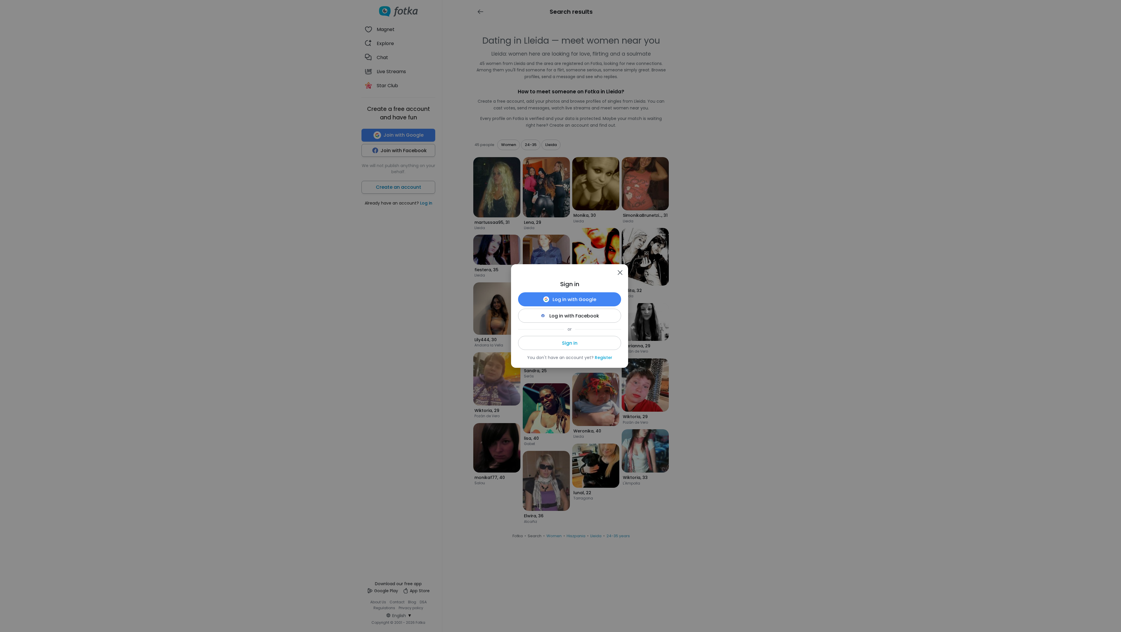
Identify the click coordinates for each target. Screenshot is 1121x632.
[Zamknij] (620, 272)
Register (603, 357)
